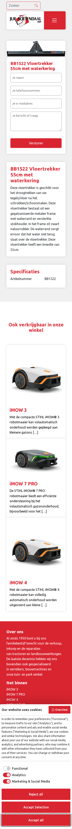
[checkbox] (15, 768)
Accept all (36, 820)
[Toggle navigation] (54, 20)
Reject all (36, 794)
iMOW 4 (12, 699)
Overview (61, 709)
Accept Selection (36, 807)
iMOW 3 (12, 689)
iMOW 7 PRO (15, 694)
